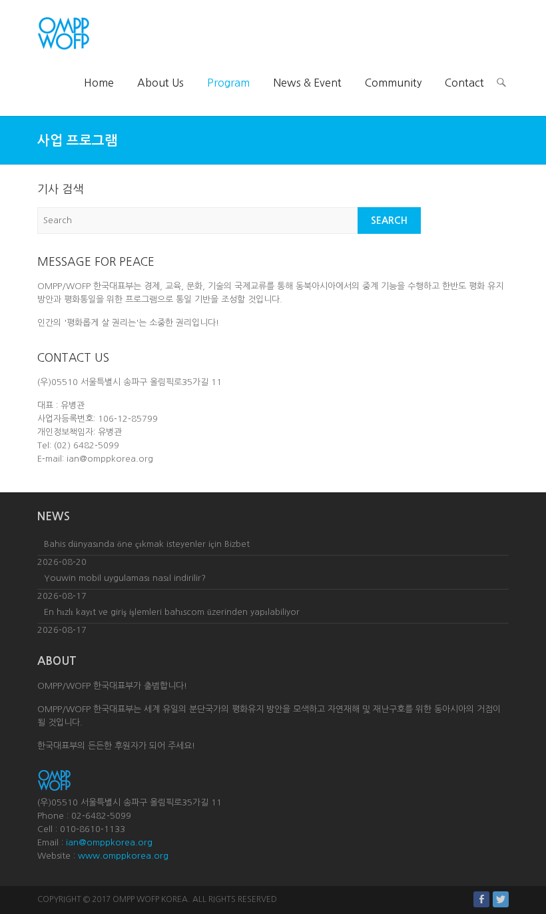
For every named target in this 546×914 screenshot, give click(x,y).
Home (99, 82)
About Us (160, 82)
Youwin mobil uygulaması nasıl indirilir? (125, 578)
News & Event (307, 82)
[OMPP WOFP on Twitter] (501, 899)
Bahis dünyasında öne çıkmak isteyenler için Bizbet (147, 544)
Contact (464, 82)
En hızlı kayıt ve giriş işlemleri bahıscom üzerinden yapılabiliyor (172, 612)
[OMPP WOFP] (63, 33)
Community (393, 82)
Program (228, 82)
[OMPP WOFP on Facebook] (481, 899)
